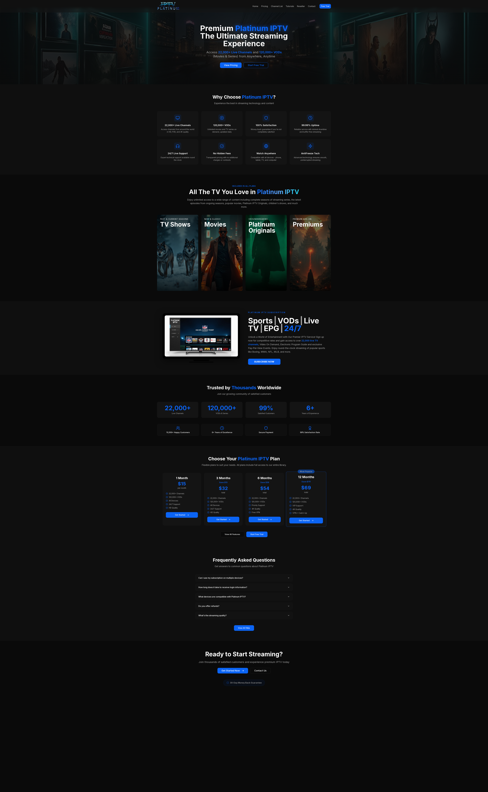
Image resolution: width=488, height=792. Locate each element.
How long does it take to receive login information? (222, 587)
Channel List (277, 6)
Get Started (182, 515)
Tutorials (290, 6)
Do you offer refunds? (208, 606)
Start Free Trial (256, 65)
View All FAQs (244, 628)
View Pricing (231, 65)
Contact (311, 6)
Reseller (301, 6)
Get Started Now (233, 670)
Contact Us (260, 670)
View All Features (232, 534)
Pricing (264, 6)
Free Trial (325, 6)
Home (255, 6)
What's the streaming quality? (212, 615)
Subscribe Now (264, 361)
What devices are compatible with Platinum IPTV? (222, 596)
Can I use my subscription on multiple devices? (220, 578)
